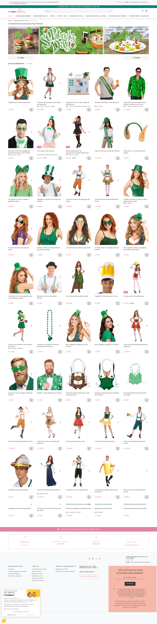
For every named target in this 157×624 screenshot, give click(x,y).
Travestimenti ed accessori (21, 20)
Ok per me (30, 615)
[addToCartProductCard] (31, 109)
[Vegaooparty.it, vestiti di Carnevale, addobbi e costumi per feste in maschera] (17, 10)
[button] (4, 621)
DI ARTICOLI (25, 574)
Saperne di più (11, 615)
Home (10, 20)
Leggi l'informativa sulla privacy (11, 609)
